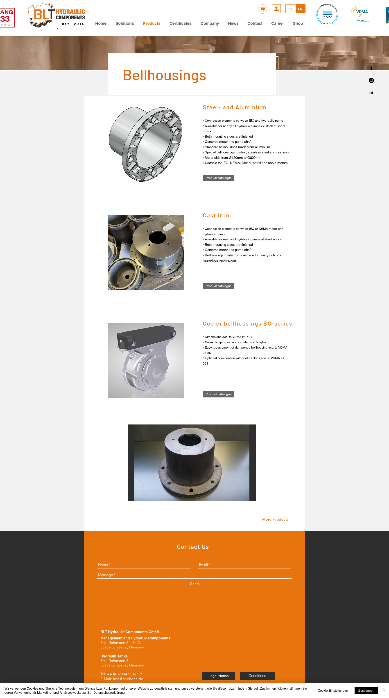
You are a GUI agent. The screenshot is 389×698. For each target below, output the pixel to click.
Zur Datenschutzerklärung (106, 692)
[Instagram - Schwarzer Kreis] (371, 80)
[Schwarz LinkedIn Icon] (371, 92)
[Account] (276, 8)
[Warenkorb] (262, 9)
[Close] (383, 690)
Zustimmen (366, 690)
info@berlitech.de (128, 679)
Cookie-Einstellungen (333, 690)
